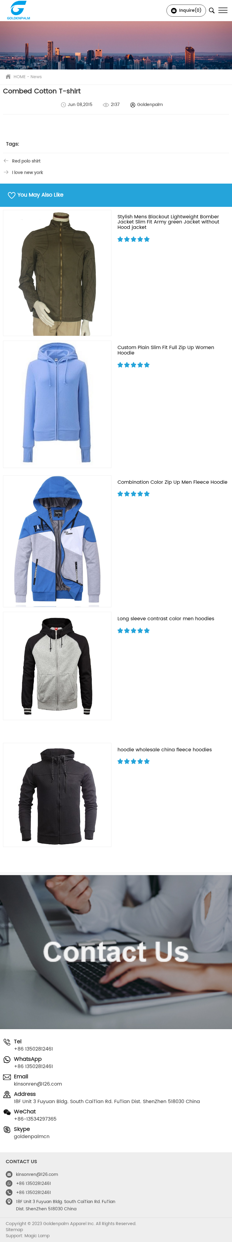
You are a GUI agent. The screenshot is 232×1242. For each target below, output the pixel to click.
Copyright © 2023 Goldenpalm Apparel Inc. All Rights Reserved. (71, 1224)
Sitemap (14, 1230)
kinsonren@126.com (38, 1084)
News (36, 76)
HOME (20, 76)
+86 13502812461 (33, 1049)
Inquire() (189, 10)
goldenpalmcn (32, 1137)
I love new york (27, 172)
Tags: (12, 144)
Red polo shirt (26, 161)
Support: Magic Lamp (28, 1236)
